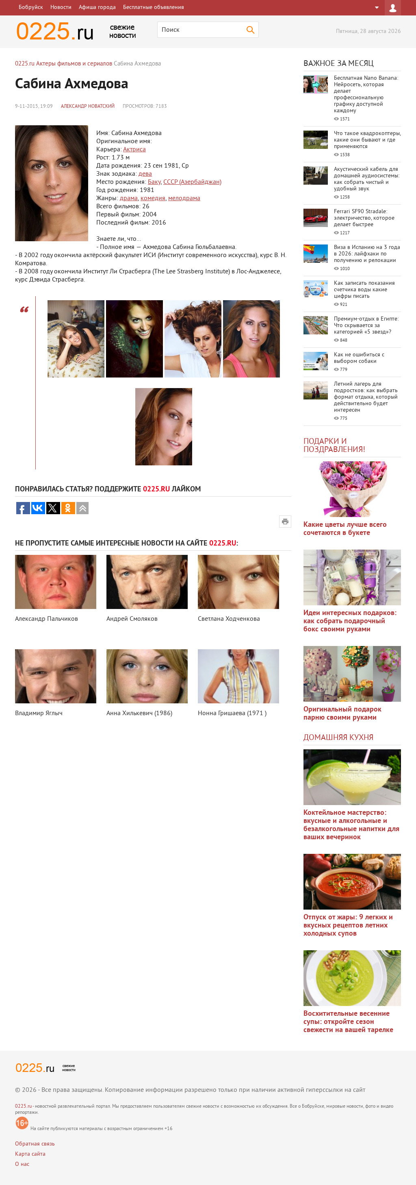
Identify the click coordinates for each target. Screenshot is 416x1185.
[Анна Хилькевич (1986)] (147, 676)
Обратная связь (35, 1144)
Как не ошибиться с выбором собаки (359, 358)
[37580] (352, 882)
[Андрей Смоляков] (147, 582)
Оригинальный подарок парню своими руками (342, 713)
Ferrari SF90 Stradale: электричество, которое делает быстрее (364, 218)
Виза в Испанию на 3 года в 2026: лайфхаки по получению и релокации (367, 254)
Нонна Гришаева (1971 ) (232, 713)
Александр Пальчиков (46, 619)
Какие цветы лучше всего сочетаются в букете (345, 529)
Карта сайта (30, 1154)
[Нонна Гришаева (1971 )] (238, 676)
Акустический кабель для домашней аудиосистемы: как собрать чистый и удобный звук (366, 179)
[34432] (352, 674)
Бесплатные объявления (153, 7)
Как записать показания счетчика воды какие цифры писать (364, 290)
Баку (154, 182)
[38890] (352, 777)
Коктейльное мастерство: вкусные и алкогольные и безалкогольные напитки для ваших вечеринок (351, 825)
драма (129, 198)
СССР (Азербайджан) (192, 182)
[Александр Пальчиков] (55, 582)
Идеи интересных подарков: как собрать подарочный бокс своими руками (349, 621)
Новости (61, 7)
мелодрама (184, 198)
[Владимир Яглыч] (55, 676)
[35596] (352, 489)
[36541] (352, 978)
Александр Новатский (88, 107)
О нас (22, 1164)
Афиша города (97, 7)
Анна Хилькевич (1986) (139, 713)
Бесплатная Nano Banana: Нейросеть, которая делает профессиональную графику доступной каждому (366, 94)
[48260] (352, 577)
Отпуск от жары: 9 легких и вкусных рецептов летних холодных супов (348, 925)
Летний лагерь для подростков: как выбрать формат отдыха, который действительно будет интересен (366, 397)
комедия (153, 198)
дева (145, 174)
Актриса (134, 150)
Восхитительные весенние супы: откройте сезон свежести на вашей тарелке (348, 1022)
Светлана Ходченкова (229, 619)
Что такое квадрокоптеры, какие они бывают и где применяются (367, 140)
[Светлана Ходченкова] (238, 582)
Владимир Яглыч (39, 713)
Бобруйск (31, 7)
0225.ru (23, 1107)
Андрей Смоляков (132, 619)
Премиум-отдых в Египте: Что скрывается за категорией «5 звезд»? (366, 326)
